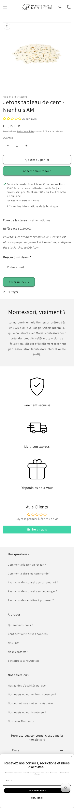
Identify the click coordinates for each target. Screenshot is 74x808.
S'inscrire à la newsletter (23, 660)
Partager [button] (12, 292)
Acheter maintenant (37, 171)
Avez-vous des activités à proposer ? (31, 600)
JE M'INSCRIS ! (37, 790)
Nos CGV (13, 643)
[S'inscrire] (61, 750)
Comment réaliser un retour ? (27, 564)
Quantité (8, 137)
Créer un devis (19, 282)
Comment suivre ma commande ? (29, 573)
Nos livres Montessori (21, 721)
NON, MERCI (37, 798)
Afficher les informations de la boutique (32, 206)
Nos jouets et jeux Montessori (27, 712)
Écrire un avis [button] (37, 529)
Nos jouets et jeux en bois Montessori (32, 694)
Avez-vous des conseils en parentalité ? (33, 582)
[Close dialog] (71, 756)
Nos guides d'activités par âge (27, 685)
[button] (5, 6)
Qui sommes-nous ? (20, 625)
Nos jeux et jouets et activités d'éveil (31, 703)
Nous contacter (17, 652)
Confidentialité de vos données (28, 634)
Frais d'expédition (25, 131)
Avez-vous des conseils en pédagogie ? (32, 591)
